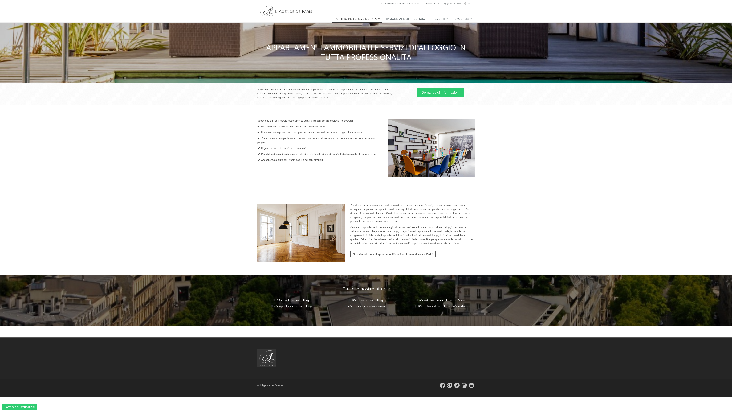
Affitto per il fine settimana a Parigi (293, 306)
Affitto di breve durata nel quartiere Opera (442, 300)
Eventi (440, 19)
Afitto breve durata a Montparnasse (367, 306)
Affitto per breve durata (356, 19)
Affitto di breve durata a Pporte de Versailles (441, 306)
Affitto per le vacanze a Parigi (293, 300)
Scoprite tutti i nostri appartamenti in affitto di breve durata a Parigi (393, 254)
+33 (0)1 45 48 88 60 (451, 3)
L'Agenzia (461, 19)
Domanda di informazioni (440, 92)
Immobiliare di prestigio (405, 19)
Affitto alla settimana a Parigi (367, 300)
